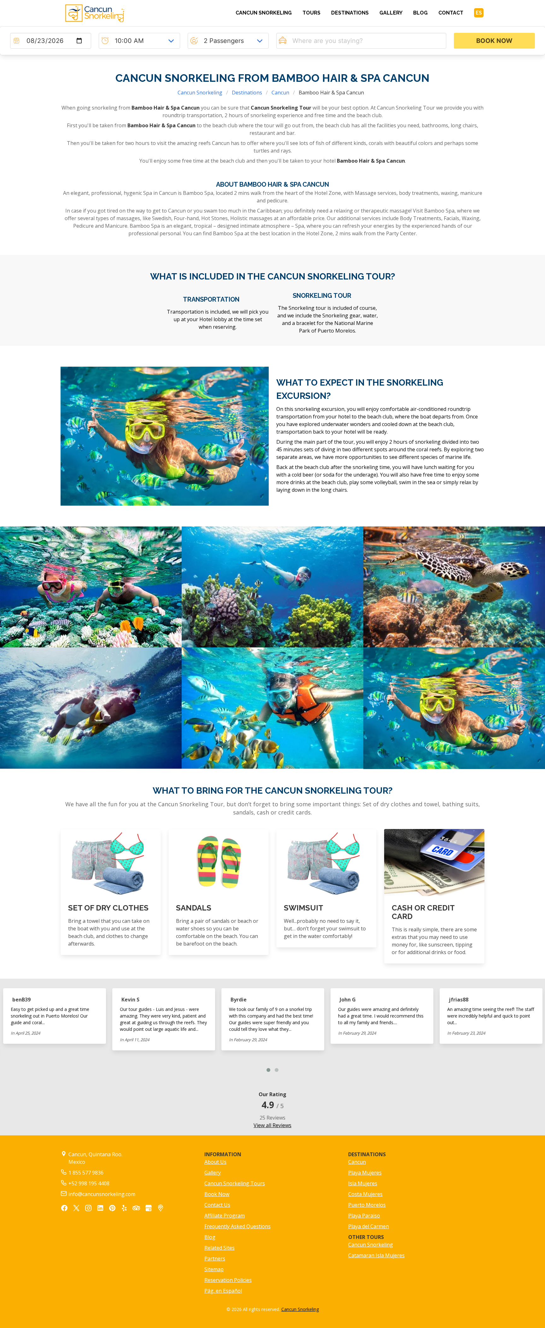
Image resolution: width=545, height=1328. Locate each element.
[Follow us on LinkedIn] (100, 1209)
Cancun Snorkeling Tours (234, 1183)
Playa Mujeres (365, 1172)
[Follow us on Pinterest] (112, 1209)
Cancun (280, 92)
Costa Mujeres (365, 1194)
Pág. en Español (223, 1290)
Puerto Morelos (367, 1204)
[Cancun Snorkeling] (111, 13)
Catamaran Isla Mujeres (376, 1255)
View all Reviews (272, 1125)
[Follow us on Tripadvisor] (136, 1208)
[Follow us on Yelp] (124, 1209)
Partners (214, 1258)
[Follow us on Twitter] (76, 1209)
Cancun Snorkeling (200, 92)
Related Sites (219, 1247)
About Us (215, 1161)
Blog (209, 1237)
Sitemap (214, 1269)
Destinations (247, 92)
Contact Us (217, 1204)
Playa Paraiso (364, 1215)
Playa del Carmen (368, 1226)
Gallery (212, 1172)
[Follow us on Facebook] (64, 1209)
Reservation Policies (228, 1280)
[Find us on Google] (148, 1209)
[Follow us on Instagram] (88, 1209)
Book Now (216, 1194)
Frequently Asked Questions (237, 1226)
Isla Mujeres (362, 1183)
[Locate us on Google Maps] (160, 1209)
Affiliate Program (224, 1215)
